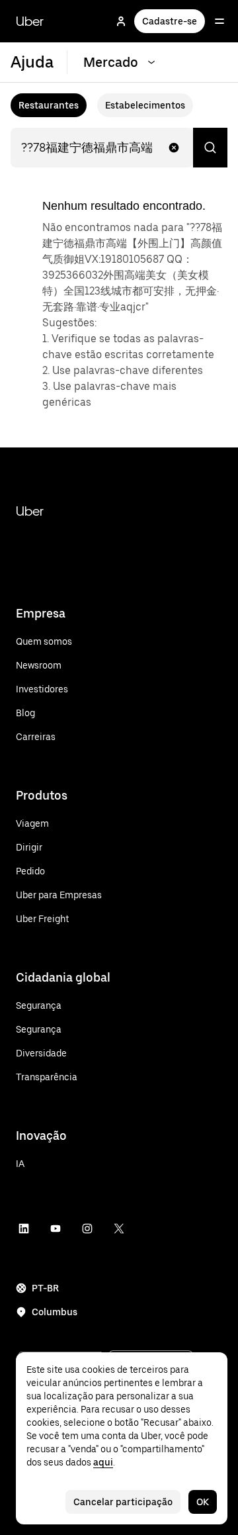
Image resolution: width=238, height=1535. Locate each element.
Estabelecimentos (145, 105)
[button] (174, 147)
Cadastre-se (169, 21)
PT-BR (45, 1288)
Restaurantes (49, 105)
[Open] (219, 21)
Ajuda (32, 61)
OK (202, 1502)
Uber (30, 21)
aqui (103, 1462)
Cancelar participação (123, 1502)
